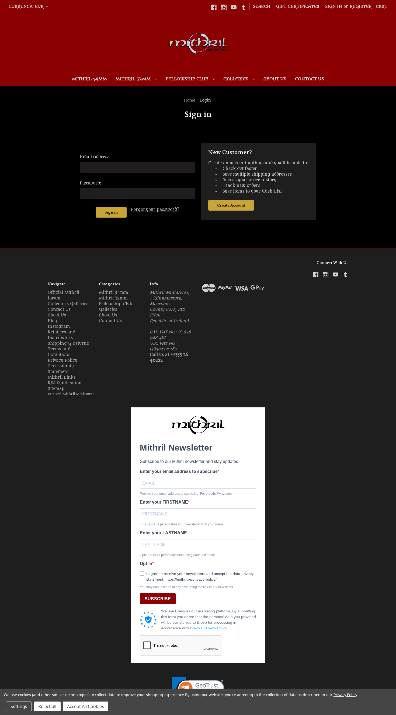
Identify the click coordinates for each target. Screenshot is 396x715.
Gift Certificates (297, 6)
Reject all (47, 706)
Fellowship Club (188, 78)
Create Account (231, 205)
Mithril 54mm (89, 78)
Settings (19, 706)
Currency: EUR (27, 6)
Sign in (333, 6)
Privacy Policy (62, 360)
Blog (52, 321)
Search (261, 6)
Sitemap (56, 388)
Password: (90, 183)
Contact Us (309, 78)
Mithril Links (62, 377)
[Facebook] (214, 7)
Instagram (59, 326)
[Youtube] (234, 7)
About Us (274, 78)
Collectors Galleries (68, 304)
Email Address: (95, 157)
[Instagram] (224, 7)
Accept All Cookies (85, 706)
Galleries (236, 78)
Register (361, 6)
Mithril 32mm (134, 78)
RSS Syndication (65, 383)
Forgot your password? (155, 209)
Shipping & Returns (68, 343)
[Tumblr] (243, 7)
